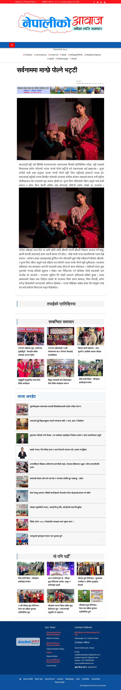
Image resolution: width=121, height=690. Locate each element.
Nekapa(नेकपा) (76, 55)
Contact (26, 5)
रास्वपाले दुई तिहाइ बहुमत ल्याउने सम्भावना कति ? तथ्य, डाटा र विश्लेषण (57, 421)
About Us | (19, 2)
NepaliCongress (93, 55)
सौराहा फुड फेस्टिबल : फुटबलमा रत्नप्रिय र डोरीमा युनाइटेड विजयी (90, 581)
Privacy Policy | (30, 2)
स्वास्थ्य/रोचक (95, 679)
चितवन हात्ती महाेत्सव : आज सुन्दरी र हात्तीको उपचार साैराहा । (89, 351)
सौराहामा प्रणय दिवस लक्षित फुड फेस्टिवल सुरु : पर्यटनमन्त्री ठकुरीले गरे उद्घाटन (60, 609)
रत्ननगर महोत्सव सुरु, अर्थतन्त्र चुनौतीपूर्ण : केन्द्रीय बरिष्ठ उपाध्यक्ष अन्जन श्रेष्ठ (30, 351)
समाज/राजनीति (28, 679)
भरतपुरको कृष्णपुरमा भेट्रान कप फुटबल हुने (46, 536)
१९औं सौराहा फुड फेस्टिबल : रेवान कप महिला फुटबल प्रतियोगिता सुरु (29, 609)
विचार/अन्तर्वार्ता (59, 682)
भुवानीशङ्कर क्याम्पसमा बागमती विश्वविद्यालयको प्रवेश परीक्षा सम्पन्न (55, 406)
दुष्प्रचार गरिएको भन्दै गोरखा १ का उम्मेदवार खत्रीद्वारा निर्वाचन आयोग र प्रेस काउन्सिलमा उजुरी (65, 435)
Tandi (74, 58)
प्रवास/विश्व (85, 679)
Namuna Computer (98, 685)
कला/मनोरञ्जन (50, 679)
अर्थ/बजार (60, 679)
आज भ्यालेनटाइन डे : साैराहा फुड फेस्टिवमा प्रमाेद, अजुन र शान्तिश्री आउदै (59, 581)
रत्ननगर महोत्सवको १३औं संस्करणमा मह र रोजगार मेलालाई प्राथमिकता (60, 351)
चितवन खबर (39, 679)
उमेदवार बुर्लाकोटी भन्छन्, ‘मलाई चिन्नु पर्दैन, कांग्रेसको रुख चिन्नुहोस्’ (56, 507)
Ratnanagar (62, 58)
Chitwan (28, 55)
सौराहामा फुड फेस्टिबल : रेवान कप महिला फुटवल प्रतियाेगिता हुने (88, 608)
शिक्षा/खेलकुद (69, 679)
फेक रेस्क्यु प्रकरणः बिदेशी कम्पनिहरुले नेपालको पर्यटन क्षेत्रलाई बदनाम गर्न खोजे (60, 493)
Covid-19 (54, 55)
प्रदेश (78, 679)
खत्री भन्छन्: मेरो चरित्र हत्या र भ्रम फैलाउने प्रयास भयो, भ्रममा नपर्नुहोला (58, 449)
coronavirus (41, 55)
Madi (64, 55)
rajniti (51, 58)
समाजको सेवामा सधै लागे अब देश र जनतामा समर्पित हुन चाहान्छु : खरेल (56, 478)
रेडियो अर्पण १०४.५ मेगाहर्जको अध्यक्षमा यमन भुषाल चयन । (52, 521)
